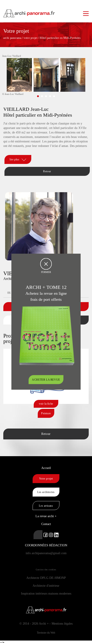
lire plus (14, 159)
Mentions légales (62, 623)
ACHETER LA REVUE (46, 379)
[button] (38, 96)
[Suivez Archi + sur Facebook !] (45, 534)
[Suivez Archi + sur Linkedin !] (37, 534)
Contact (46, 524)
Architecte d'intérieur (46, 585)
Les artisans (46, 505)
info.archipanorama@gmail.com (46, 553)
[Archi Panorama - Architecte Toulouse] (46, 11)
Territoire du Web (46, 632)
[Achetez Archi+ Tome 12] (46, 335)
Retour (47, 171)
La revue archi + (46, 516)
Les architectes (46, 492)
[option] (46, 78)
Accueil (46, 468)
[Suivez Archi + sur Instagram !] (51, 534)
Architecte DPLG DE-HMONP (46, 578)
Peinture (46, 413)
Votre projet (46, 478)
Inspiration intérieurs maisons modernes (46, 593)
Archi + (44, 623)
